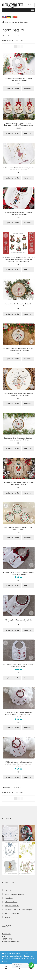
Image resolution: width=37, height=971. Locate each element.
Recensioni (8, 917)
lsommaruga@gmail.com (11, 941)
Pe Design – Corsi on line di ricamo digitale (19, 910)
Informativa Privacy (11, 902)
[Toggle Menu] (32, 10)
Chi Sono (8, 890)
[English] (3, 17)
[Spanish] (16, 17)
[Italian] (11, 17)
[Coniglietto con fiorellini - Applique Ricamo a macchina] (10, 866)
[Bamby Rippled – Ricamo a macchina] (27, 866)
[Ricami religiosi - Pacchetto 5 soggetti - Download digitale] (27, 850)
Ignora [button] (4, 961)
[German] (8, 17)
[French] (6, 17)
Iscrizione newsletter (12, 906)
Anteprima (27, 89)
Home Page (9, 898)
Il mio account (6, 967)
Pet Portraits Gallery (12, 913)
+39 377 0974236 (7, 939)
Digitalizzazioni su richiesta (14, 894)
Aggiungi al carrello (12, 89)
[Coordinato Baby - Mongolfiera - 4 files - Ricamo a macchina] (10, 833)
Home (6, 22)
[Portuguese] (14, 17)
